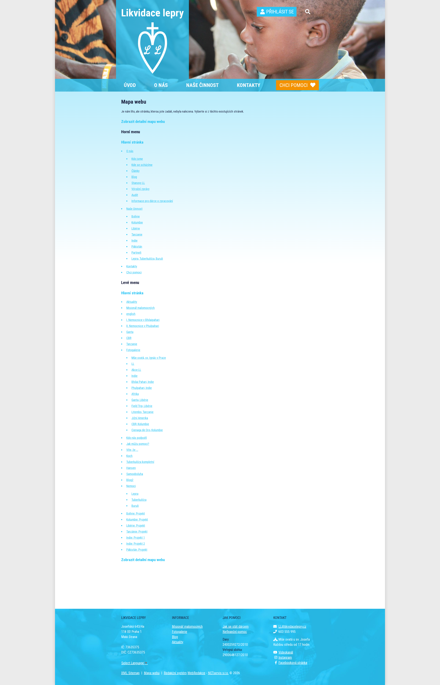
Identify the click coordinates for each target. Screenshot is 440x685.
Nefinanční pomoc (235, 632)
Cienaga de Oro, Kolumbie (147, 430)
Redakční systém (175, 673)
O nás (129, 151)
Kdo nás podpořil (136, 438)
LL (132, 364)
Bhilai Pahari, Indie (142, 382)
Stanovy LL (138, 183)
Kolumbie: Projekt (137, 519)
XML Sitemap (130, 673)
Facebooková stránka (292, 663)
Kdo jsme (137, 159)
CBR (128, 338)
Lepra (134, 494)
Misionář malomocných (140, 308)
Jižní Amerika (139, 418)
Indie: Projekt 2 (135, 543)
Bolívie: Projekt (135, 513)
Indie (134, 240)
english (130, 314)
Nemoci (131, 486)
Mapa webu (152, 673)
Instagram (285, 657)
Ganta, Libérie (139, 400)
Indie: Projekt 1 (135, 537)
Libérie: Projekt (135, 525)
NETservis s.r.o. (218, 673)
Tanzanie (136, 234)
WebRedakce (196, 673)
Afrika (135, 394)
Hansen (131, 468)
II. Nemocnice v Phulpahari (142, 326)
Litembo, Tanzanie (142, 412)
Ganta (129, 332)
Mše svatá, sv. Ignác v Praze (148, 358)
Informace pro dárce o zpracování (152, 201)
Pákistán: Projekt (136, 549)
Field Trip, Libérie (141, 406)
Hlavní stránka (132, 142)
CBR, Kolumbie (140, 424)
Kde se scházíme (141, 165)
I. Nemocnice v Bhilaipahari (143, 320)
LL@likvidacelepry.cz (292, 626)
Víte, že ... (132, 450)
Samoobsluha (134, 474)
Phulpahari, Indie (141, 388)
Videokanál (285, 652)
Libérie (135, 228)
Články (135, 171)
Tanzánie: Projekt (136, 531)
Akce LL (136, 370)
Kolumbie (137, 222)
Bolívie (135, 216)
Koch (129, 456)
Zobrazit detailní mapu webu (143, 121)
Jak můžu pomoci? (137, 444)
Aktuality (131, 302)
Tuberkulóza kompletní (140, 462)
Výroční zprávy (140, 189)
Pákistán (136, 246)
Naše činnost (134, 208)
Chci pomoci (293, 85)
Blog (134, 177)
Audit (134, 195)
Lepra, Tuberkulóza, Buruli (147, 258)
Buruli (135, 506)
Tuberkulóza (138, 500)
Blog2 (129, 480)
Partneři (136, 252)
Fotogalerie (133, 350)
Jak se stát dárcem (236, 626)
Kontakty (131, 266)
